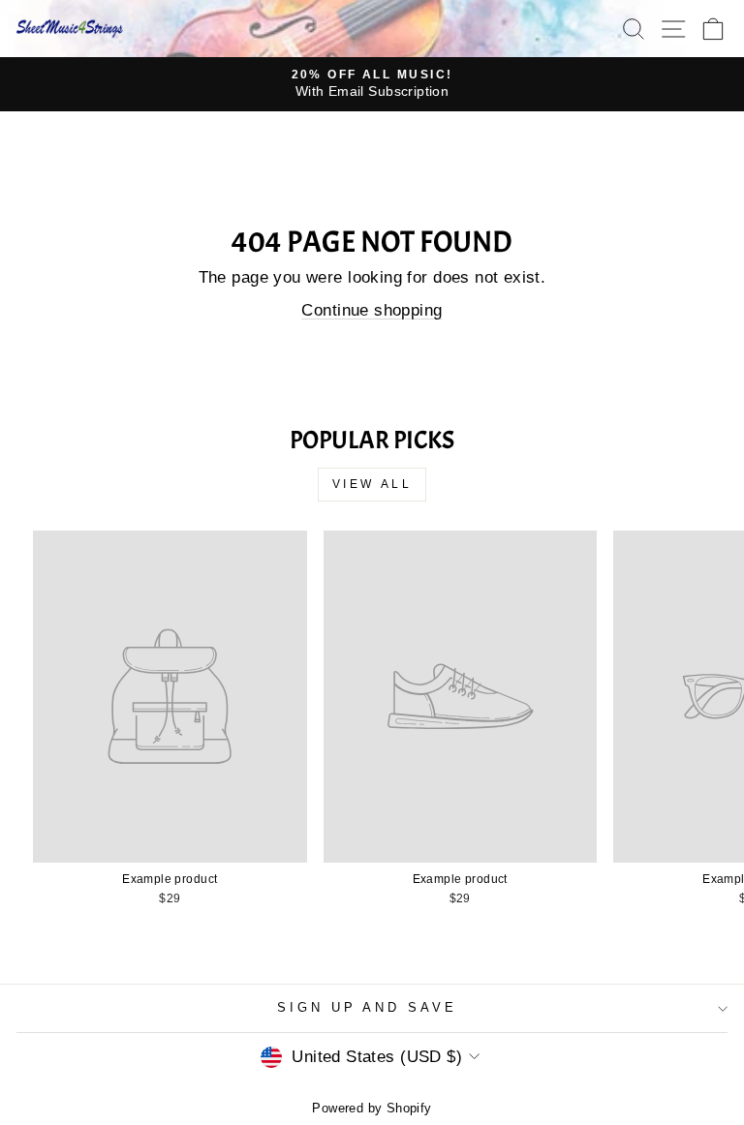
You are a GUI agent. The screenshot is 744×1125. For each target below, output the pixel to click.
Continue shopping (371, 310)
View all (372, 484)
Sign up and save (367, 1007)
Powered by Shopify (371, 1108)
